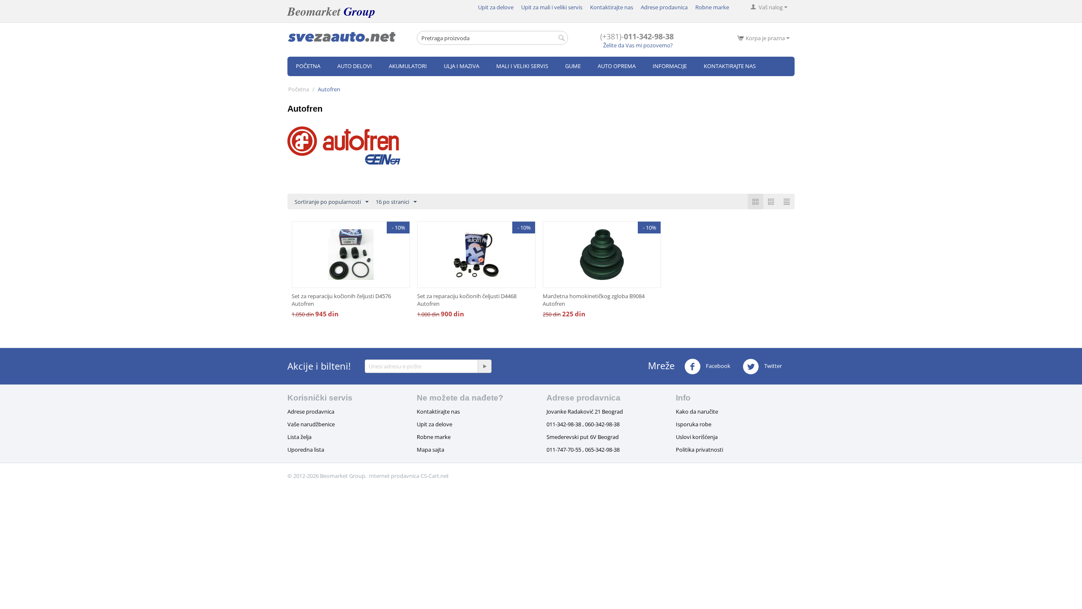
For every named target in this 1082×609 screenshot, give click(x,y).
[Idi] (484, 366)
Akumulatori (408, 66)
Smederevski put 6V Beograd (582, 437)
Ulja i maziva (461, 66)
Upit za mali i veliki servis (551, 7)
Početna (308, 66)
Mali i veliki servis (522, 66)
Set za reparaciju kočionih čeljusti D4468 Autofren (466, 299)
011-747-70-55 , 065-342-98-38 (583, 449)
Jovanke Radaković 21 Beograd (584, 411)
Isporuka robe (693, 424)
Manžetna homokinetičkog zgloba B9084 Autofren (594, 299)
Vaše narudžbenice (311, 424)
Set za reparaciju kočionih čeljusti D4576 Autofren (341, 299)
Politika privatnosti (699, 449)
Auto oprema (617, 66)
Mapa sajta (430, 449)
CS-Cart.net (435, 476)
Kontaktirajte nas (611, 7)
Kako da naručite (697, 411)
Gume (573, 66)
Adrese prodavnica (664, 7)
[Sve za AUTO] (341, 36)
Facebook (717, 366)
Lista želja (299, 437)
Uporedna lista (305, 449)
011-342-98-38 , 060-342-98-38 (583, 424)
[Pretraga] (561, 38)
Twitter (772, 366)
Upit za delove (496, 7)
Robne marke (712, 7)
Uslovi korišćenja (697, 437)
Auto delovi (354, 66)
